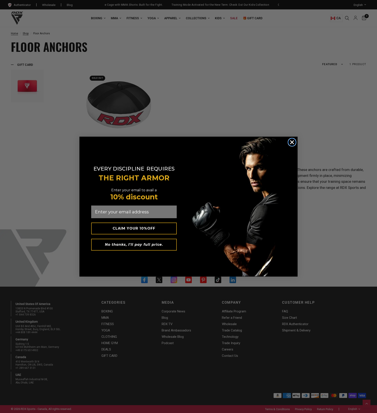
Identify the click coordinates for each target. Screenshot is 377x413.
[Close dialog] (292, 142)
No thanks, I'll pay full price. (134, 244)
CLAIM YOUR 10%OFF (134, 228)
